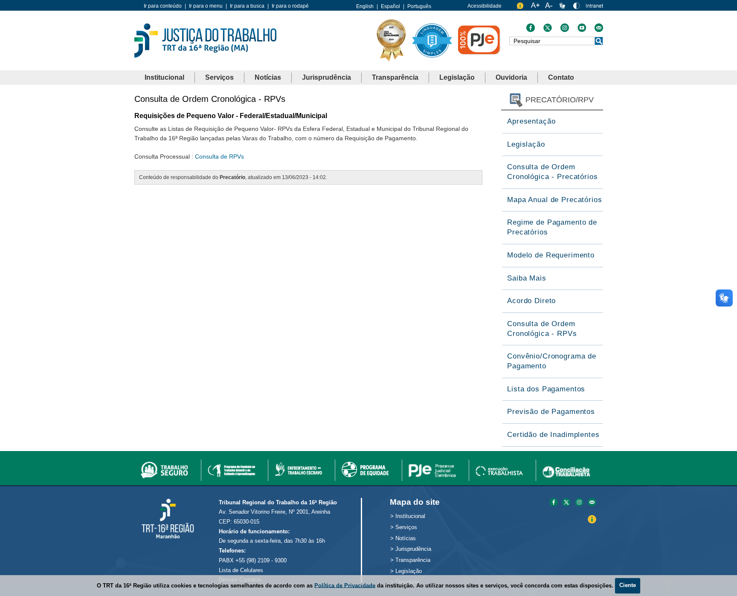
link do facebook (530, 29)
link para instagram (579, 503)
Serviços (219, 77)
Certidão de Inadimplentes (553, 435)
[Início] (205, 40)
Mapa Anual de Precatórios (554, 200)
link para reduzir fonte (549, 7)
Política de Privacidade (344, 585)
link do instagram (564, 29)
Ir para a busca (247, 6)
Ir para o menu (206, 6)
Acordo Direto (531, 301)
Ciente (627, 585)
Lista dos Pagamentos (546, 389)
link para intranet (594, 9)
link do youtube (581, 29)
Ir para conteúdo (163, 6)
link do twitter (547, 29)
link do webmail (599, 29)
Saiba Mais (526, 278)
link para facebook (553, 503)
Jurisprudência (326, 77)
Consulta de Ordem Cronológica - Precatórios (552, 172)
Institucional (164, 77)
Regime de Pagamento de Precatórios (552, 227)
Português (419, 6)
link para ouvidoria (521, 7)
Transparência (395, 77)
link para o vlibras (563, 7)
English (365, 6)
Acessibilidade (484, 6)
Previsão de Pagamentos (551, 412)
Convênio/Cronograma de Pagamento (551, 361)
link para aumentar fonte (535, 7)
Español (390, 6)
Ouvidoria (511, 77)
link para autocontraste (577, 7)
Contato (561, 77)
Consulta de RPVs (219, 156)
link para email (592, 503)
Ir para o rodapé (290, 6)
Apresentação (531, 121)
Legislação (457, 77)
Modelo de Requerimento (551, 255)
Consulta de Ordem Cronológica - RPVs (542, 329)
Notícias (268, 77)
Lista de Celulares (241, 570)
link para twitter (566, 503)
